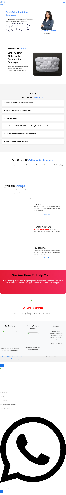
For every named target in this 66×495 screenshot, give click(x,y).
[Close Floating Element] (2, 365)
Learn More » (47, 214)
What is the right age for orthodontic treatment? (19, 102)
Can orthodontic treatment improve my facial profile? (21, 133)
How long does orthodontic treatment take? (18, 110)
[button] (33, 103)
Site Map (14, 357)
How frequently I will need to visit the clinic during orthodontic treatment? (27, 126)
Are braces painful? (11, 118)
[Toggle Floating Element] (1, 491)
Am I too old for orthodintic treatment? (17, 141)
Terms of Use (21, 357)
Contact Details (6, 357)
